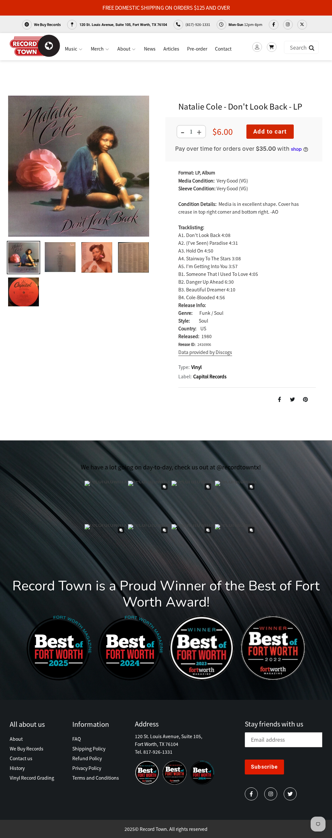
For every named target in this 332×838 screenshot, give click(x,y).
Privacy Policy (86, 768)
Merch (98, 48)
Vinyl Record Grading (32, 777)
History (17, 768)
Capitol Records (210, 376)
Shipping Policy (88, 748)
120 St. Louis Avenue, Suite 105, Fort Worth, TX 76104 (122, 25)
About (124, 48)
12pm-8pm (245, 24)
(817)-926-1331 (197, 24)
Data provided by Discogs (205, 352)
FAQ (76, 739)
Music (71, 48)
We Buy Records (47, 24)
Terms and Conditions (95, 777)
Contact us (21, 758)
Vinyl (196, 367)
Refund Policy (87, 758)
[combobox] (301, 47)
